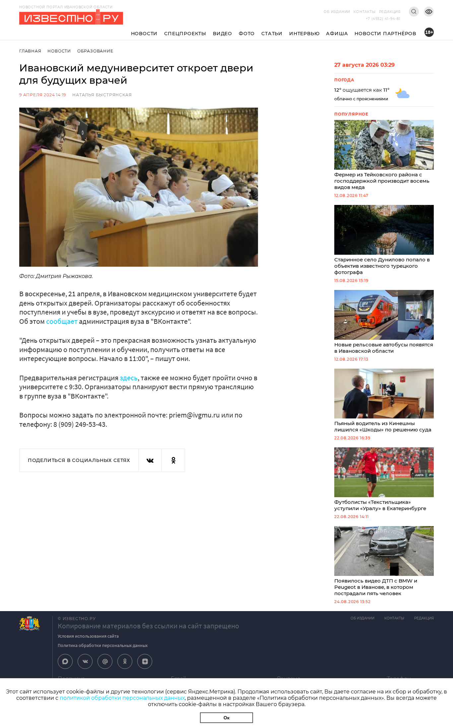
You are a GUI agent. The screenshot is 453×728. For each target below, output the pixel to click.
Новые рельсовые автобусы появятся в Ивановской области (383, 347)
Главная (30, 50)
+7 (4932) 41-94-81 (383, 19)
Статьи (272, 34)
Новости (144, 34)
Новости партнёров (385, 34)
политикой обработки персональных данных (122, 698)
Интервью (304, 34)
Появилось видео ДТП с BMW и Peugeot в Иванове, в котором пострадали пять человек (375, 587)
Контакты (364, 12)
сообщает (62, 321)
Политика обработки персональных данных (103, 645)
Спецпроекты (185, 34)
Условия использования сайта (88, 636)
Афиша (337, 34)
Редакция (390, 12)
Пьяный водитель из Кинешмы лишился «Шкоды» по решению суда (382, 426)
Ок (226, 717)
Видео (222, 34)
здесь (129, 377)
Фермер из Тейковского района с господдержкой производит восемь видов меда (381, 180)
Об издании (337, 12)
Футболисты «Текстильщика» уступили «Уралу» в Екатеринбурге (380, 505)
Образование (95, 50)
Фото (247, 34)
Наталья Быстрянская (102, 94)
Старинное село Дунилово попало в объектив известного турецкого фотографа (382, 265)
